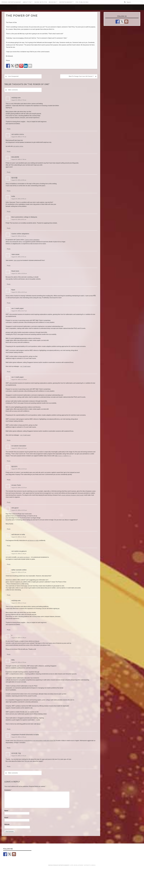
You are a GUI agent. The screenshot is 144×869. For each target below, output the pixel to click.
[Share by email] (30, 66)
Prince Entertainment (11, 2)
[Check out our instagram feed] (126, 22)
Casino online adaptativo (20, 234)
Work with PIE (40, 2)
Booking (52, 2)
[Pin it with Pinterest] (21, 66)
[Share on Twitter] (12, 66)
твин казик (15, 254)
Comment (8, 790)
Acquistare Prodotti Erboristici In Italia (25, 734)
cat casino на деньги (18, 551)
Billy (13, 660)
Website (7, 824)
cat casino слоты (17, 134)
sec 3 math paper (17, 308)
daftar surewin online (18, 570)
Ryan (13, 290)
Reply (8, 129)
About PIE (27, 2)
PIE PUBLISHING (82, 2)
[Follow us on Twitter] (122, 22)
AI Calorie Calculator (18, 446)
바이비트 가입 (16, 753)
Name (6, 810)
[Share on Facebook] (8, 66)
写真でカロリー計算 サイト (63, 455)
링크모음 (14, 178)
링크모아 (14, 466)
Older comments (13, 90)
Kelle (13, 196)
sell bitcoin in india (18, 534)
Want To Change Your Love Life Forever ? (81, 76)
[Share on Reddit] (17, 66)
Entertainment (65, 2)
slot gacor (15, 508)
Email (6, 817)
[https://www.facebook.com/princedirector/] (118, 22)
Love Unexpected (13, 76)
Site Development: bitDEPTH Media (83, 865)
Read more (15, 271)
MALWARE (15, 157)
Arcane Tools (16, 485)
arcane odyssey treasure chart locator (72, 495)
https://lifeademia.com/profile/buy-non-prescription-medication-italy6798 (34, 740)
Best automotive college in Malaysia (24, 217)
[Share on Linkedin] (26, 66)
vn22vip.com (15, 97)
